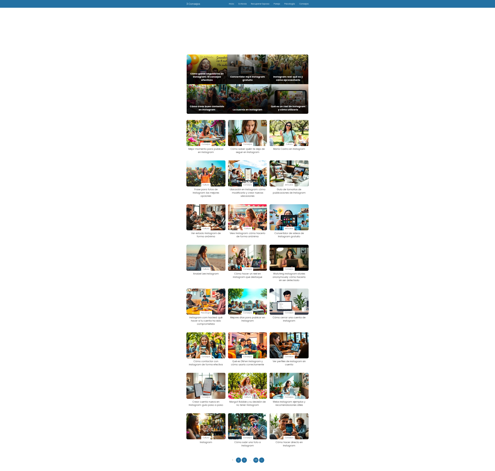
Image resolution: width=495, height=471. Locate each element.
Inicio (231, 3)
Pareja (277, 3)
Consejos (304, 3)
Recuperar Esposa (260, 3)
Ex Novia (242, 3)
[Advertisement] (247, 31)
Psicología (289, 3)
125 (256, 460)
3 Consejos (193, 4)
